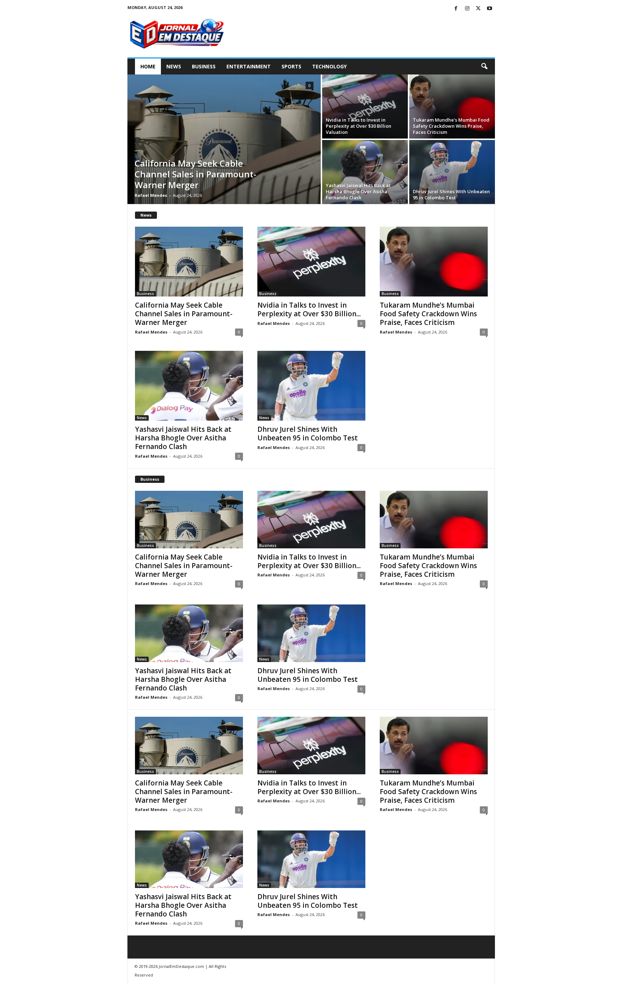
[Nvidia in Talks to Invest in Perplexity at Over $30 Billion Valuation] (365, 106)
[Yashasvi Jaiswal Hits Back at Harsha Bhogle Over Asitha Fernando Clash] (365, 172)
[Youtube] (489, 9)
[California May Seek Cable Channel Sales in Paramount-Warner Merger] (224, 139)
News (173, 66)
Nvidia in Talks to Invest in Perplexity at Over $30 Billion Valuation (358, 126)
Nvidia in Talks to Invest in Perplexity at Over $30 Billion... (309, 309)
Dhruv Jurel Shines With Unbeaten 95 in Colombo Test (451, 194)
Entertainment (248, 66)
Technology (329, 66)
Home (148, 66)
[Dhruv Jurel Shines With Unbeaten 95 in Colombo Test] (452, 172)
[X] (478, 9)
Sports (291, 66)
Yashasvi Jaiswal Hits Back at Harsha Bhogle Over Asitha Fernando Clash (358, 191)
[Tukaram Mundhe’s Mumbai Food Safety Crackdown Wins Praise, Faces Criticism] (452, 106)
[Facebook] (456, 9)
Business (204, 66)
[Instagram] (467, 9)
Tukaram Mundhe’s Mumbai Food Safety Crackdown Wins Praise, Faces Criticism (451, 126)
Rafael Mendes (151, 195)
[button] (484, 66)
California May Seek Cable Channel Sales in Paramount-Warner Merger (195, 174)
